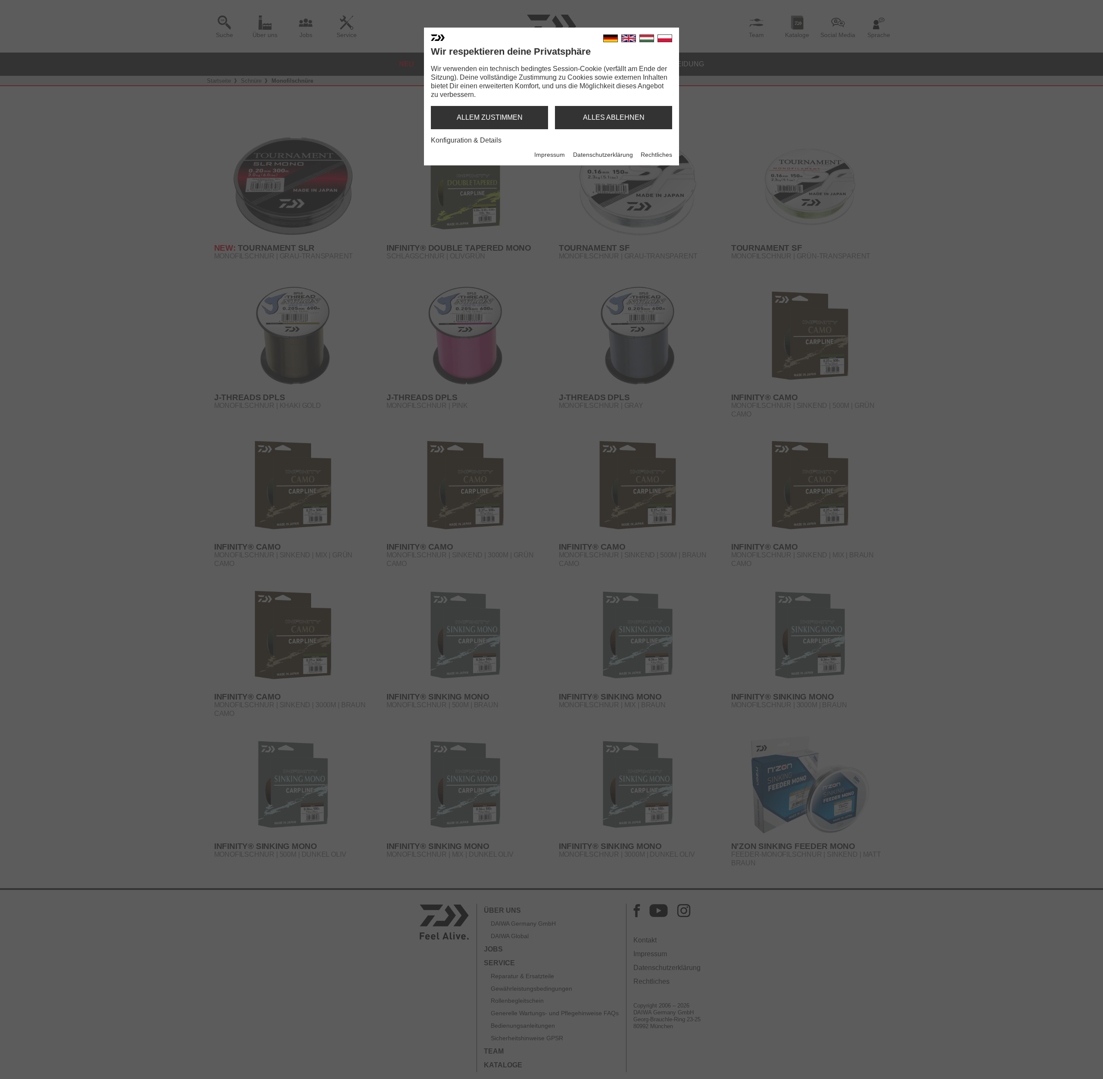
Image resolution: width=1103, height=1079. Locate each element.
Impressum (549, 154)
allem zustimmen (490, 117)
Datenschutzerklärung (603, 154)
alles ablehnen (614, 117)
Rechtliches (656, 154)
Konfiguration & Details (466, 140)
